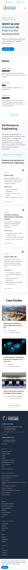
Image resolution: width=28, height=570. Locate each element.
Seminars (4, 526)
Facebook (4, 550)
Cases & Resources (7, 521)
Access (3, 458)
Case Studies (5, 523)
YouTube (4, 554)
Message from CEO (6, 451)
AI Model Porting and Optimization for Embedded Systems (14, 483)
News (3, 534)
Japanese (10, 2)
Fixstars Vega (5, 480)
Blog (3, 530)
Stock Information (6, 512)
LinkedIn (4, 552)
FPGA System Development (8, 486)
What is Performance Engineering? (13, 154)
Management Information (8, 503)
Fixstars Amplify (5, 494)
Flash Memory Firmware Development (11, 490)
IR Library (4, 510)
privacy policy (15, 563)
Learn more (7, 49)
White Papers (5, 528)
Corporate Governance (7, 506)
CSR (3, 466)
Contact (5, 434)
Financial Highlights (6, 508)
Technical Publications (7, 469)
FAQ (3, 516)
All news (4, 537)
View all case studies (14, 405)
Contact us (18, 2)
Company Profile (6, 453)
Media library (5, 539)
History (3, 455)
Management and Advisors (8, 460)
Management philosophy (8, 462)
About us (4, 448)
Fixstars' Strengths (6, 478)
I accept (5, 567)
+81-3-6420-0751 (8, 432)
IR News (4, 501)
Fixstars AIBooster (6, 492)
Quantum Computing (7, 488)
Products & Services (8, 473)
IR (2, 499)
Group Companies (6, 464)
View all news (14, 115)
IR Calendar (4, 514)
